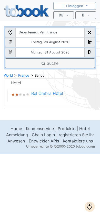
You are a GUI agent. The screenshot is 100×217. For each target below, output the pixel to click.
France (23, 75)
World (8, 75)
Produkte (66, 128)
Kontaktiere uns (78, 140)
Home (16, 128)
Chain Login (43, 134)
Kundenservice (40, 128)
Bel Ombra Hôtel (47, 93)
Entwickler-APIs (44, 140)
